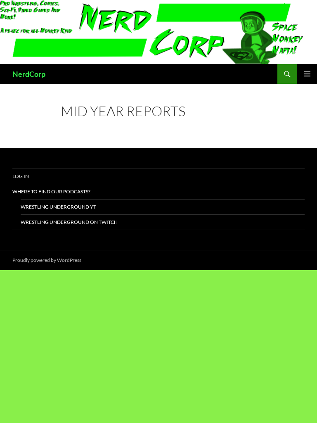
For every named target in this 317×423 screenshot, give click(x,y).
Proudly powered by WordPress (46, 260)
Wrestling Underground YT (58, 207)
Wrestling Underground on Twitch (69, 222)
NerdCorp (28, 73)
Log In (20, 176)
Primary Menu (307, 74)
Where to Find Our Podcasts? (51, 191)
